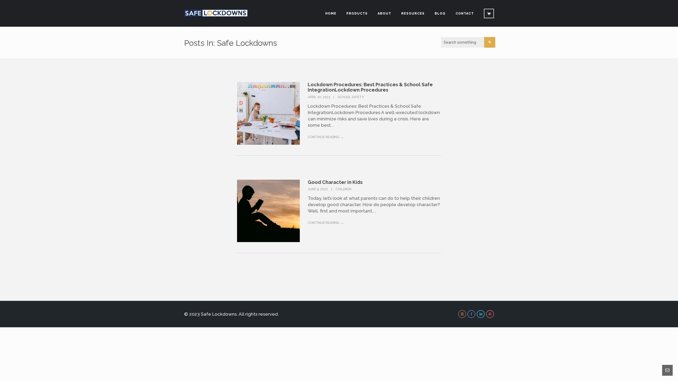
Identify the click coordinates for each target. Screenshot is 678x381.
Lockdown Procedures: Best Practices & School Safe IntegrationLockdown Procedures (370, 87)
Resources (413, 13)
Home (330, 13)
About (384, 13)
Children (343, 189)
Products (357, 13)
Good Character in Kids (335, 182)
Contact (465, 13)
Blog (440, 13)
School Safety (351, 97)
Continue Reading (323, 137)
